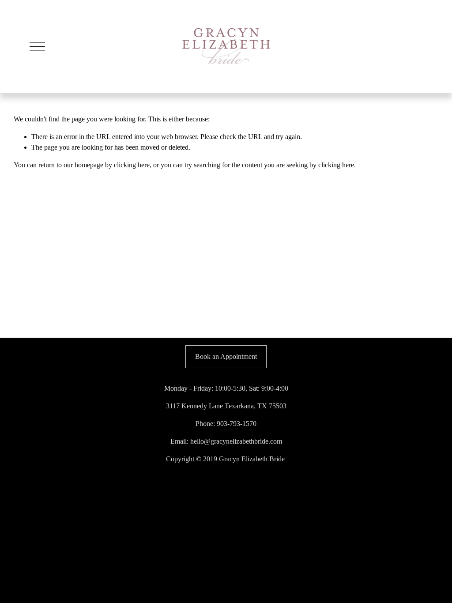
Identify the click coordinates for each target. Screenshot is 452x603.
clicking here (132, 165)
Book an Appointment (226, 356)
